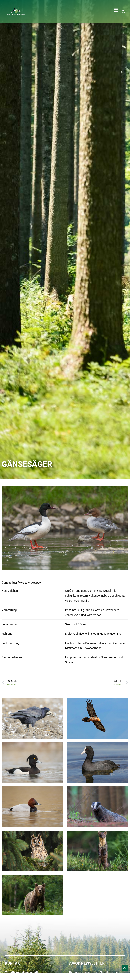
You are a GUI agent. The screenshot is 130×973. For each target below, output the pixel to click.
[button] (116, 10)
